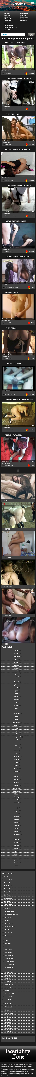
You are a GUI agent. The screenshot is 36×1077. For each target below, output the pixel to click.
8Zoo (5, 1016)
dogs (17, 779)
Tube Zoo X (7, 1007)
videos (10, 358)
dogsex (17, 854)
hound (17, 682)
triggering (17, 788)
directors (18, 776)
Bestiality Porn (8, 25)
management (17, 737)
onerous (17, 731)
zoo (11, 73)
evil (17, 688)
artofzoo (10, 323)
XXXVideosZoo (8, 1013)
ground (17, 765)
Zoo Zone (7, 13)
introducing (15, 287)
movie (17, 771)
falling (17, 831)
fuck (10, 144)
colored (17, 699)
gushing (17, 759)
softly (17, 708)
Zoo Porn (23, 15)
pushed (18, 677)
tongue (17, 811)
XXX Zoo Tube (8, 993)
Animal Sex (7, 17)
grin (17, 690)
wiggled (17, 745)
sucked (17, 716)
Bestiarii (6, 31)
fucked (17, 725)
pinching (18, 848)
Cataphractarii (24, 17)
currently (18, 816)
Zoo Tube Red (8, 964)
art (9, 73)
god (17, 814)
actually (17, 782)
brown (17, 696)
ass (18, 808)
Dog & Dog (7, 949)
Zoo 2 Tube (7, 996)
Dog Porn (7, 29)
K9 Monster (7, 936)
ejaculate (18, 756)
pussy (17, 842)
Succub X (6, 1019)
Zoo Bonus (23, 19)
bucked (17, 751)
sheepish (17, 863)
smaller (17, 671)
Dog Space (7, 952)
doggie (17, 662)
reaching (18, 785)
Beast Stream (7, 924)
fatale (11, 465)
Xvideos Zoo (7, 958)
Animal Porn (8, 20)
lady (15, 109)
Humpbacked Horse (10, 1028)
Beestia (6, 24)
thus (17, 728)
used (17, 800)
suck (17, 693)
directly (17, 797)
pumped (11, 430)
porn (17, 768)
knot (17, 866)
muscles (17, 740)
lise (6, 180)
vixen (6, 73)
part (17, 860)
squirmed (17, 748)
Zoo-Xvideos (7, 1031)
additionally (17, 722)
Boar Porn (6, 930)
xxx (14, 394)
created (17, 665)
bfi (17, 851)
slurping (17, 839)
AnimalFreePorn (8, 975)
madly (17, 719)
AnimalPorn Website (10, 27)
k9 (9, 465)
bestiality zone (23, 7)
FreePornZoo (7, 933)
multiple (17, 668)
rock (12, 180)
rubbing (17, 845)
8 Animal (6, 978)
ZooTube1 (6, 987)
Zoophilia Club (8, 961)
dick (17, 702)
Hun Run (6, 943)
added (17, 653)
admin (17, 650)
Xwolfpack (23, 20)
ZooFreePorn (7, 981)
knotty (6, 287)
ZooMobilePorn (8, 927)
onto (18, 762)
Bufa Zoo (6, 990)
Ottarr (5, 940)
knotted (18, 803)
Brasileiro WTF (8, 984)
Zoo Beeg (6, 999)
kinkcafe (7, 109)
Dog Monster (7, 955)
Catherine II (7, 19)
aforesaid (17, 713)
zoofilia (7, 394)
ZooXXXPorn (7, 972)
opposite (18, 819)
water (17, 828)
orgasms (17, 674)
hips (17, 753)
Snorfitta (6, 1025)
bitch (17, 794)
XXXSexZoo (7, 1022)
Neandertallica (8, 967)
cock (17, 659)
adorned (17, 825)
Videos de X (7, 15)
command (17, 791)
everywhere (17, 834)
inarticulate (17, 656)
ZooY (5, 946)
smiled (17, 705)
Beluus (5, 1010)
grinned (17, 685)
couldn (17, 734)
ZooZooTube (7, 1004)
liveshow (18, 857)
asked (17, 822)
